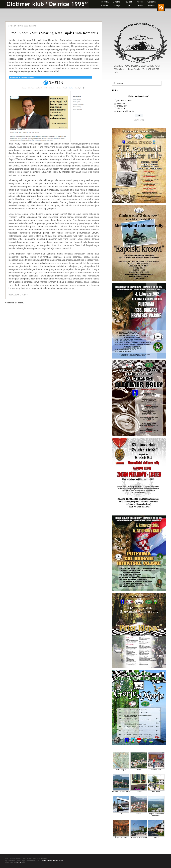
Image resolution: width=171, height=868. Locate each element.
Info (128, 5)
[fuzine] (138, 790)
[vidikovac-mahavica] (138, 836)
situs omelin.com (75, 278)
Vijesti (140, 2)
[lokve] (138, 812)
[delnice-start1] (156, 768)
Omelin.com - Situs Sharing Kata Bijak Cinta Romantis (53, 32)
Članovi (104, 5)
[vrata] (156, 836)
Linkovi (140, 5)
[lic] (121, 812)
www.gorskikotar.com (52, 860)
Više (116, 72)
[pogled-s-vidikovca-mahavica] (156, 812)
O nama (116, 2)
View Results (139, 120)
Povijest (128, 2)
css (19, 862)
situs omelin (68, 55)
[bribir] (138, 768)
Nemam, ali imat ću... (126, 111)
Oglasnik (151, 2)
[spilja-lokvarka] (121, 836)
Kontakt (151, 5)
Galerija (116, 5)
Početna (105, 2)
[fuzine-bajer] (121, 790)
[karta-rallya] (121, 768)
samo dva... (122, 103)
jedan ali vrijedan (124, 100)
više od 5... (121, 108)
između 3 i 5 (122, 106)
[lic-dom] (156, 790)
